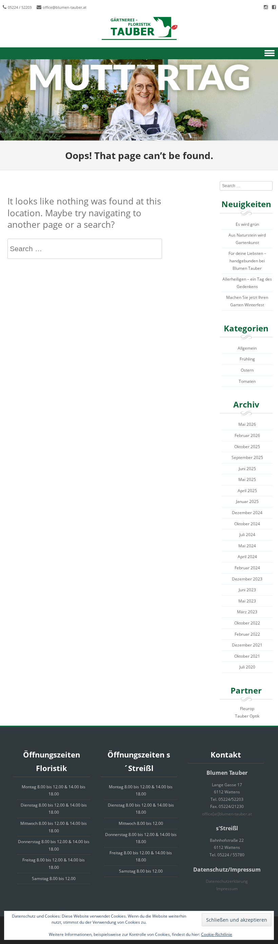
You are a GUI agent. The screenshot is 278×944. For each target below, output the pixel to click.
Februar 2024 (247, 568)
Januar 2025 (247, 501)
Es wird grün (247, 224)
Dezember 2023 (247, 579)
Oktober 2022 (247, 623)
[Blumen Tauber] (139, 29)
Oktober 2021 (247, 656)
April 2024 (247, 556)
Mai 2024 (247, 546)
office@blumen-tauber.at (64, 7)
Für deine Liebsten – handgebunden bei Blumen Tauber (247, 260)
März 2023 (247, 612)
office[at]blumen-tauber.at (227, 814)
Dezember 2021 (247, 645)
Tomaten (247, 381)
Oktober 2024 (247, 524)
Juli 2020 (247, 667)
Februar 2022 (247, 634)
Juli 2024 (247, 534)
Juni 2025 (247, 468)
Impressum (227, 889)
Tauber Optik (247, 716)
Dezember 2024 (247, 512)
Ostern (247, 370)
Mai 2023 (247, 601)
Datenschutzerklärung (227, 881)
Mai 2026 (247, 424)
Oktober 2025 (247, 446)
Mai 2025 (247, 479)
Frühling (247, 359)
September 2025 (247, 457)
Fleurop (247, 708)
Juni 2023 (247, 590)
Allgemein (247, 348)
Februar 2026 (247, 435)
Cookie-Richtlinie (216, 934)
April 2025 (247, 490)
